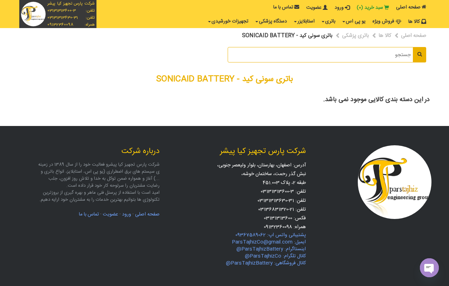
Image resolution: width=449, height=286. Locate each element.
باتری (330, 21)
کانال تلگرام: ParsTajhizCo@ (275, 256)
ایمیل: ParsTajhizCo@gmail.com (269, 242)
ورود (339, 8)
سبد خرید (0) (370, 8)
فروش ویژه (383, 21)
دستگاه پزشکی (273, 21)
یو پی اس (356, 21)
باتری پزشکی (355, 35)
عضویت (314, 8)
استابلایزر (306, 21)
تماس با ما (283, 7)
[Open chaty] (429, 267)
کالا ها (414, 22)
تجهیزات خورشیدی (230, 21)
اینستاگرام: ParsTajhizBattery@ (271, 249)
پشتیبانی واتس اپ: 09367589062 (270, 235)
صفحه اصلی (408, 7)
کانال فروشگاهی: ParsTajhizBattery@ (266, 263)
